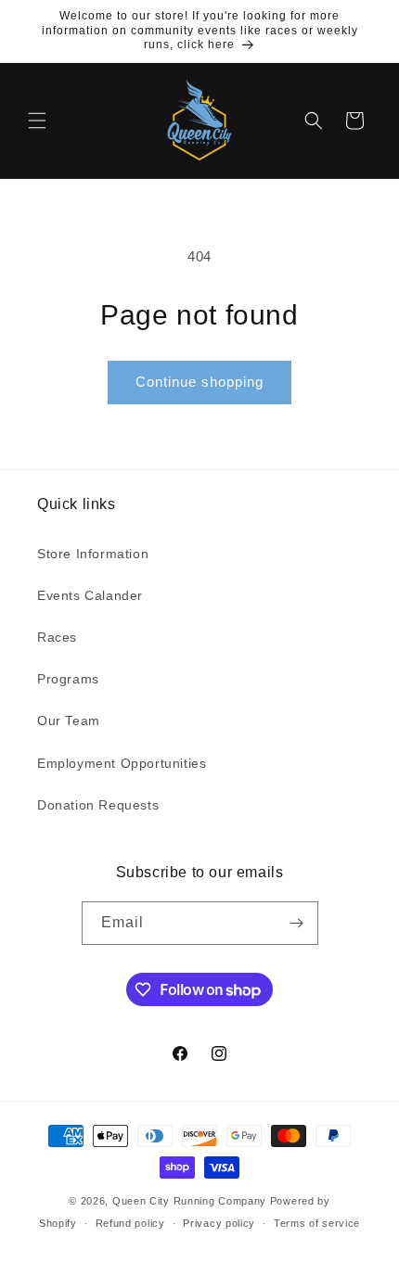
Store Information (92, 553)
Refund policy (130, 1223)
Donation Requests (98, 804)
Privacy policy (219, 1223)
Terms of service (317, 1223)
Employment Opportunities (121, 763)
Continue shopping (199, 381)
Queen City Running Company (189, 1200)
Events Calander (90, 595)
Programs (68, 678)
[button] (37, 120)
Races (57, 637)
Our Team (68, 720)
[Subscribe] (297, 923)
